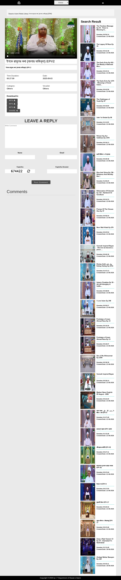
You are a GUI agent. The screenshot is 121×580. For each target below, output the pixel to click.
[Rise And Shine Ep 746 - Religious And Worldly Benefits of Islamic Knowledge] (87, 180)
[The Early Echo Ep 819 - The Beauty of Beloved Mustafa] (87, 70)
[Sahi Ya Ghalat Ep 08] (87, 125)
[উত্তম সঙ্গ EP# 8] (87, 492)
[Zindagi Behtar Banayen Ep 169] (87, 565)
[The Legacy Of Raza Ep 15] (87, 52)
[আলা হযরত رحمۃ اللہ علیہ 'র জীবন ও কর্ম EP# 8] (87, 419)
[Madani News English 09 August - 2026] (87, 400)
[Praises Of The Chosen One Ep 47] (87, 217)
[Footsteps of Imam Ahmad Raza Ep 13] (87, 345)
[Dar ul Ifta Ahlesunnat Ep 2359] (87, 364)
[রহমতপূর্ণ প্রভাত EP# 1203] (87, 437)
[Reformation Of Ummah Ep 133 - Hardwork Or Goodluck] (87, 199)
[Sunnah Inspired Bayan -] (87, 382)
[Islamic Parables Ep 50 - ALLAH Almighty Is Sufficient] (87, 290)
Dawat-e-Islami (14, 14)
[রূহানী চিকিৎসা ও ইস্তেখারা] (87, 162)
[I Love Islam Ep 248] (87, 309)
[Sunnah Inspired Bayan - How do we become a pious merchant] (87, 254)
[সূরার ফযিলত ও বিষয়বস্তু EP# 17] (87, 528)
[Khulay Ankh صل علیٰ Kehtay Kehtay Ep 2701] (87, 272)
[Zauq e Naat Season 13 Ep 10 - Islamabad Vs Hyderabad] (87, 547)
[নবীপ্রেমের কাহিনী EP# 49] (87, 455)
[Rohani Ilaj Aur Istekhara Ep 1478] (87, 144)
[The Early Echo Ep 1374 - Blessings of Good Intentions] (87, 89)
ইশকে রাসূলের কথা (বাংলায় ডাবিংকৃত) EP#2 (40, 14)
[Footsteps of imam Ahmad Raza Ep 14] (87, 327)
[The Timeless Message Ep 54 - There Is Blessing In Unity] (87, 34)
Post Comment (41, 182)
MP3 (11, 104)
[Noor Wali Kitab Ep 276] (87, 235)
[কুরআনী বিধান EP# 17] (87, 510)
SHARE (12, 111)
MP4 (11, 100)
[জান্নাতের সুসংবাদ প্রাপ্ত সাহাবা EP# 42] (87, 473)
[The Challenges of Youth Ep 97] (87, 107)
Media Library (23, 14)
